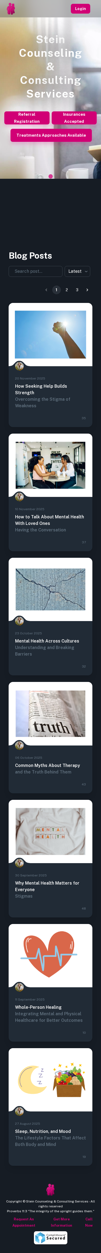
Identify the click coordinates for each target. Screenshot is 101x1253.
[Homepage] (10, 8)
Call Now (89, 1222)
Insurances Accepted (74, 118)
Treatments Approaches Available (51, 135)
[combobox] (32, 271)
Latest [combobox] (75, 271)
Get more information (61, 1222)
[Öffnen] (60, 271)
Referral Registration (27, 118)
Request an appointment (23, 1222)
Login (80, 9)
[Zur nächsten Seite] (87, 290)
